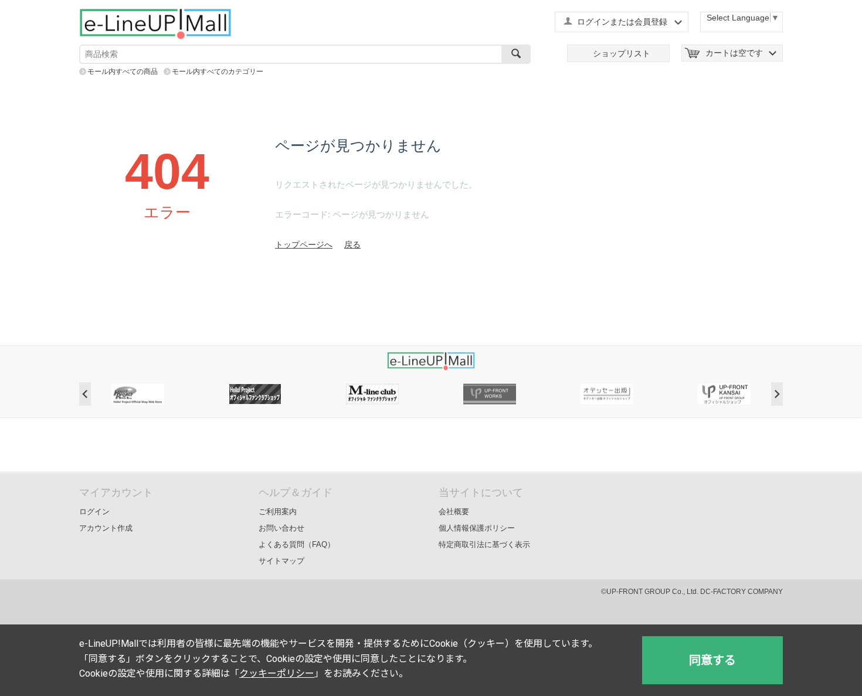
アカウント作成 (106, 528)
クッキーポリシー (276, 673)
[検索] (516, 54)
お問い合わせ (281, 528)
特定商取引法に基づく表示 (484, 544)
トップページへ (303, 244)
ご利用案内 (278, 511)
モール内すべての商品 (122, 71)
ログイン (94, 511)
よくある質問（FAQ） (297, 544)
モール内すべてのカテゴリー (217, 71)
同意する (712, 660)
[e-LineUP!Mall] (155, 23)
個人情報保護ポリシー (477, 528)
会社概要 (454, 511)
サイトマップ (281, 560)
